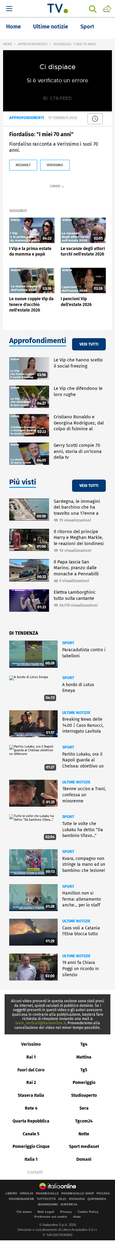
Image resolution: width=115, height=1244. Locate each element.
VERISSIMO (55, 165)
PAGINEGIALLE (47, 1193)
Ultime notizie (50, 26)
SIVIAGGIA (77, 1199)
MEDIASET (23, 165)
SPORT (68, 643)
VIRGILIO (26, 1193)
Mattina (83, 1057)
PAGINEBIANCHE (21, 1199)
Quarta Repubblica (31, 1121)
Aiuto (77, 1216)
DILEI (62, 1199)
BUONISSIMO (48, 1204)
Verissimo (31, 1044)
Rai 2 (31, 1082)
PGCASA (103, 1193)
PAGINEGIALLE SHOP (77, 1193)
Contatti (35, 1172)
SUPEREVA (68, 1204)
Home (13, 26)
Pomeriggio (84, 1082)
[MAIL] (107, 8)
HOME (7, 44)
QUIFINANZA (96, 1199)
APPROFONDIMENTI (33, 44)
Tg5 (83, 1070)
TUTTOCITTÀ (46, 1199)
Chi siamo (24, 1211)
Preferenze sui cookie (50, 1216)
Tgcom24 (84, 1121)
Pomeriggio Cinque (31, 1146)
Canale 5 (31, 1134)
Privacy (66, 1211)
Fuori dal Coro (30, 1070)
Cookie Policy (88, 1211)
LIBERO (11, 1193)
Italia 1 (31, 1159)
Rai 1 (31, 1057)
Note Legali (45, 1211)
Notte (84, 1134)
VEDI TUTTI (88, 344)
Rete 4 (31, 1108)
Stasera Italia (31, 1095)
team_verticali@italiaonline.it (40, 1023)
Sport (87, 26)
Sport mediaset (84, 1146)
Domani (83, 1159)
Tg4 (83, 1044)
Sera (84, 1108)
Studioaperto (84, 1095)
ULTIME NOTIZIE (76, 712)
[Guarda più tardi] (95, 118)
